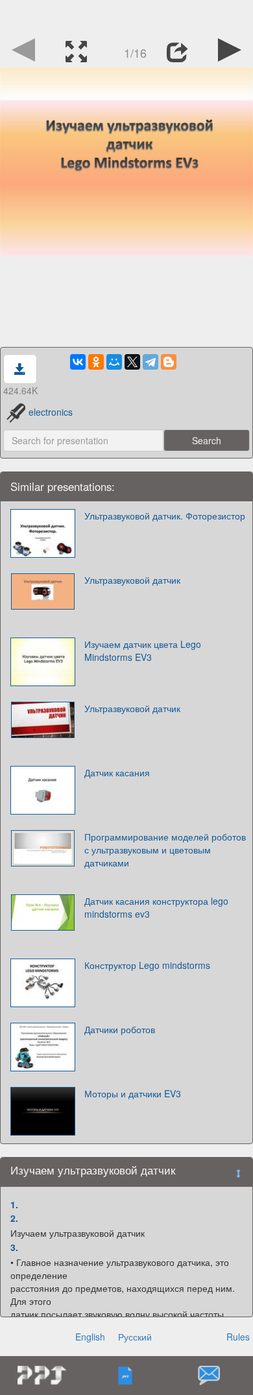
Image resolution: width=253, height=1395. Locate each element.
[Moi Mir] (114, 362)
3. (14, 1247)
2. (14, 1217)
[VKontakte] (78, 362)
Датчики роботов (119, 1029)
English (90, 1336)
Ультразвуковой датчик (132, 579)
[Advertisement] (126, 16)
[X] (132, 362)
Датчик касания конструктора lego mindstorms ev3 (156, 907)
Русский (135, 1336)
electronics (51, 411)
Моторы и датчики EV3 (132, 1093)
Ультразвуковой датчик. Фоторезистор (164, 515)
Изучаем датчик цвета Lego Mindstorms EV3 (142, 650)
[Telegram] (150, 362)
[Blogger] (168, 362)
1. (14, 1204)
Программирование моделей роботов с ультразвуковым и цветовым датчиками (165, 849)
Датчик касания (117, 772)
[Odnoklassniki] (96, 362)
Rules (238, 1336)
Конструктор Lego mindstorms (147, 965)
